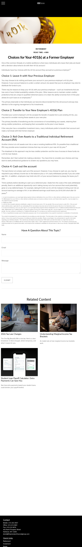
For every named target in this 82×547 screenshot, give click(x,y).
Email (4, 247)
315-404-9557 (13, 523)
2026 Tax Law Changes (11, 334)
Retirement (7, 541)
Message (5, 260)
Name (4, 234)
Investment (7, 544)
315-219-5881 (13, 525)
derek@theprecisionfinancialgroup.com (16, 534)
